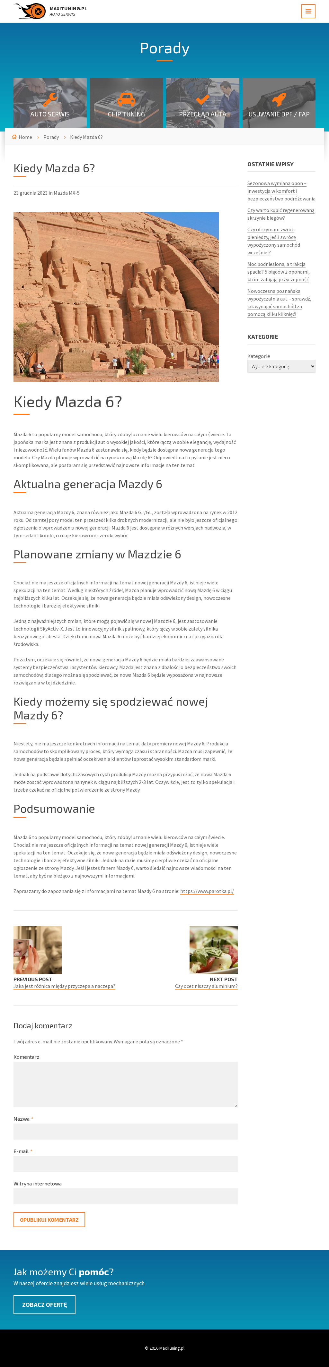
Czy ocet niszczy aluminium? (206, 986)
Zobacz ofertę (44, 1304)
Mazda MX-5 (67, 193)
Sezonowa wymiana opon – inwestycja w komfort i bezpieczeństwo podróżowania (281, 191)
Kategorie (258, 356)
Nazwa (23, 1119)
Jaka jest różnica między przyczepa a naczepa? (64, 986)
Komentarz (26, 1057)
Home (25, 137)
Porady (51, 137)
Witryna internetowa (37, 1183)
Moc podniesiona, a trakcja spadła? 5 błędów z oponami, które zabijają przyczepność (278, 272)
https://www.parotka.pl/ (207, 891)
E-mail (22, 1151)
